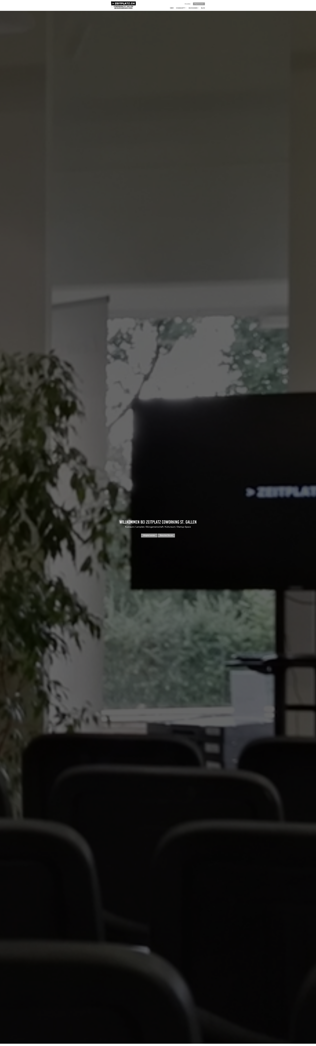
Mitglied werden (199, 3)
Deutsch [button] (115, 5)
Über (172, 8)
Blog (203, 8)
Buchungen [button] (193, 8)
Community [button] (180, 8)
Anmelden (188, 4)
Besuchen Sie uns (166, 535)
